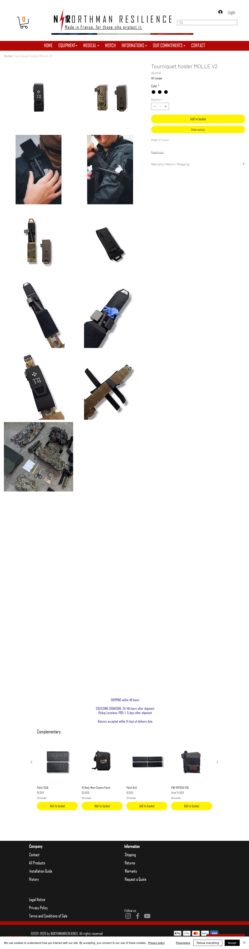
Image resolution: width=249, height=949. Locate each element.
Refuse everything (208, 943)
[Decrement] (154, 106)
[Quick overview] (57, 762)
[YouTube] (147, 916)
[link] (24, 22)
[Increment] (166, 106)
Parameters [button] (183, 943)
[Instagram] (128, 916)
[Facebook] (137, 916)
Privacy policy (156, 943)
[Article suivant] (217, 762)
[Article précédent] (31, 762)
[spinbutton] (160, 106)
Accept (232, 943)
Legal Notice (37, 899)
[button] (67, 45)
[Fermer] (244, 943)
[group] (124, 776)
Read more (157, 152)
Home (8, 56)
